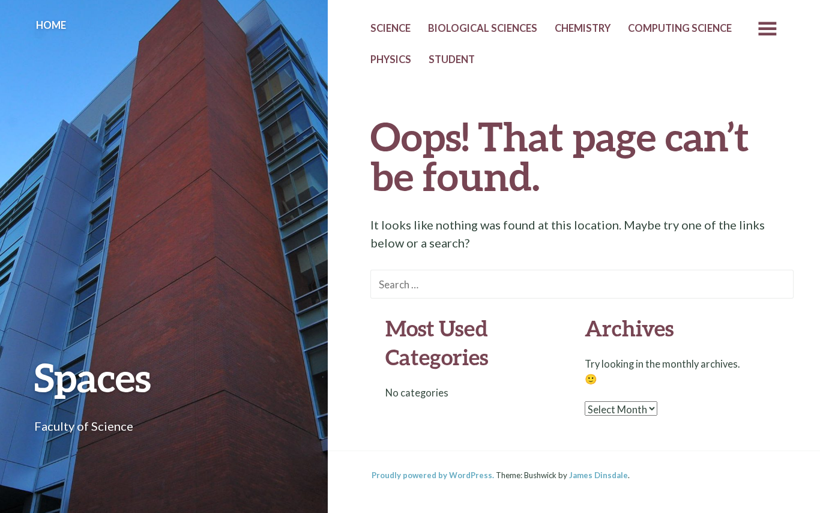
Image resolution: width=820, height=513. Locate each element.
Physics (390, 59)
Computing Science (680, 28)
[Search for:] (582, 283)
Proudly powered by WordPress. (433, 475)
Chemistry (582, 28)
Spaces (92, 377)
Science (390, 28)
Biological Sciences (482, 28)
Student (452, 59)
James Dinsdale (598, 475)
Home (51, 25)
